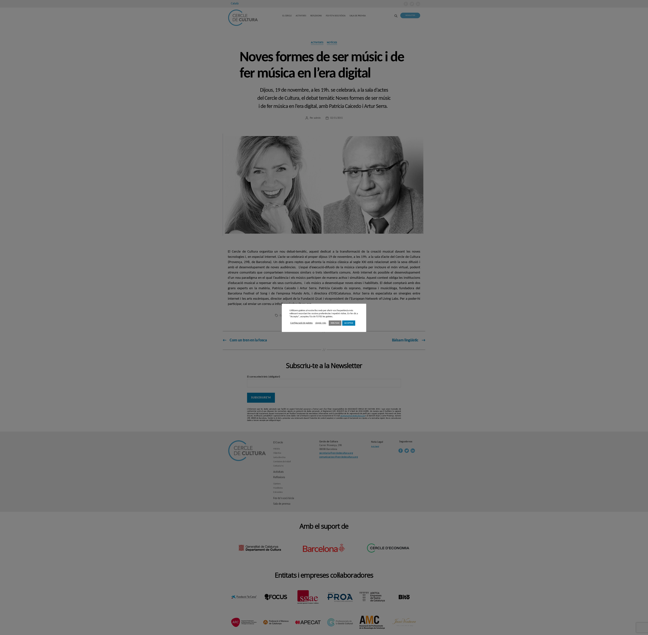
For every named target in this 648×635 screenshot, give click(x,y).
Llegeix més (320, 323)
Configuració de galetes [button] (301, 323)
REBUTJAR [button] (335, 323)
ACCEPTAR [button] (348, 323)
